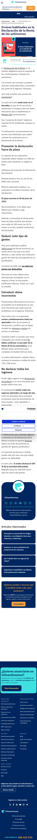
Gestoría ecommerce (7, 739)
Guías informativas (26, 739)
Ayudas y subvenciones (8, 749)
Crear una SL (24, 702)
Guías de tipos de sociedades (25, 722)
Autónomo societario (26, 705)
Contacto (4, 770)
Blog (18, 13)
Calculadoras (24, 742)
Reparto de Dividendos (27, 715)
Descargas (23, 746)
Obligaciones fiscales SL (27, 708)
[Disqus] (18, 637)
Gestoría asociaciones (8, 736)
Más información (11, 688)
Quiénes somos (6, 766)
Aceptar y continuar (18, 421)
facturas (28, 440)
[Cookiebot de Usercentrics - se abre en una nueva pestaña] (27, 409)
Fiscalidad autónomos (8, 724)
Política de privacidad (18, 816)
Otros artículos (29, 17)
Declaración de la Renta (14, 68)
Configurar (17, 426)
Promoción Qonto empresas (6, 759)
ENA (2, 776)
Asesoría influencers (7, 742)
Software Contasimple (8, 755)
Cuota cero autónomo (7, 720)
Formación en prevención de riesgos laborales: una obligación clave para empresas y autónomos (17, 535)
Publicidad (4, 773)
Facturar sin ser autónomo (5, 713)
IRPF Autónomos (6, 727)
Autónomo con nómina (27, 718)
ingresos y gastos (19, 328)
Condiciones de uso (18, 825)
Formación (23, 749)
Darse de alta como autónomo (7, 708)
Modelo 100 (6, 114)
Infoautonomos (5, 21)
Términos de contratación (18, 828)
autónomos (6, 97)
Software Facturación (7, 752)
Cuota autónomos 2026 (8, 717)
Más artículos (5, 16)
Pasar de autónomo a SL (27, 711)
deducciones (7, 248)
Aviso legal (18, 819)
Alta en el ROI (5, 730)
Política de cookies (18, 822)
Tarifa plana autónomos (8, 704)
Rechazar (18, 430)
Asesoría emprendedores (9, 746)
